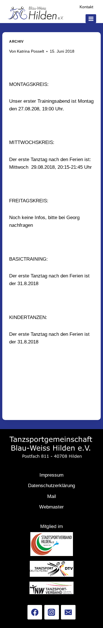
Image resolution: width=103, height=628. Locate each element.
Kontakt (86, 7)
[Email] (68, 612)
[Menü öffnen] (91, 18)
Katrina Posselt (30, 51)
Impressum (51, 475)
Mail (51, 496)
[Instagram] (51, 612)
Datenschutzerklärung (51, 485)
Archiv (16, 42)
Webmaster (51, 507)
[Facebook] (34, 612)
